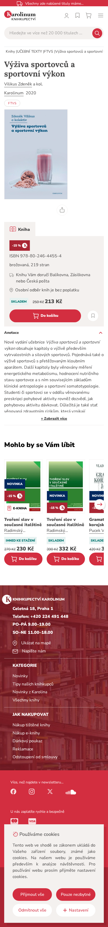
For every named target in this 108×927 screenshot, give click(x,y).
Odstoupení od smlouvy (35, 757)
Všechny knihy (26, 700)
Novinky (20, 676)
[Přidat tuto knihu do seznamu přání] (93, 315)
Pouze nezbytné (76, 894)
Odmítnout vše (32, 910)
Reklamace (23, 749)
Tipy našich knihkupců (33, 684)
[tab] (19, 229)
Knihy (10, 51)
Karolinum (14, 93)
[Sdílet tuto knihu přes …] (62, 210)
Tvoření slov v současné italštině (23, 522)
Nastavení (78, 910)
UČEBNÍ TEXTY (29, 51)
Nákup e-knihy (26, 733)
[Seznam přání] (77, 15)
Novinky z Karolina (30, 692)
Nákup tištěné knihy (31, 725)
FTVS (48, 51)
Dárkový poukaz (27, 741)
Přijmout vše (32, 894)
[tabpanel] (54, 281)
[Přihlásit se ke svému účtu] (66, 15)
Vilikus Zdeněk (18, 84)
